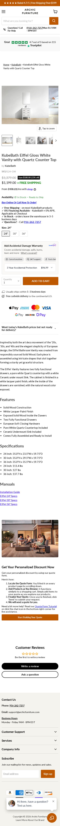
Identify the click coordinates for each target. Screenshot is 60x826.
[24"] (6, 237)
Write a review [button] (30, 666)
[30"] (15, 237)
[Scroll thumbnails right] (55, 140)
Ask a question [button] (30, 674)
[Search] (53, 21)
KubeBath (16, 64)
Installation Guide (10, 491)
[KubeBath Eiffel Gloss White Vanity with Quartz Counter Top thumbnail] (7, 140)
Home (6, 64)
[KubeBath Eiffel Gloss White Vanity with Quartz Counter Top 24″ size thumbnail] (19, 140)
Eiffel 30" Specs (8, 500)
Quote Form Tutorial (46, 606)
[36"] (24, 237)
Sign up (48, 773)
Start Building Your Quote (30, 617)
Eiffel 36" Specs (8, 504)
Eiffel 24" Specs (8, 495)
